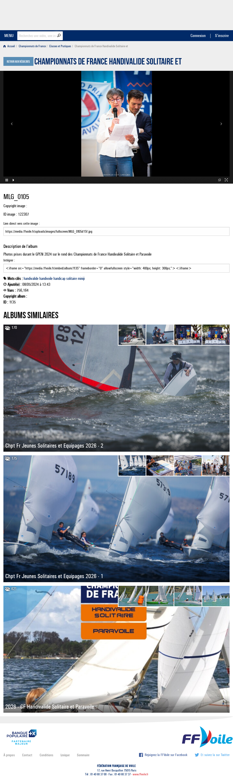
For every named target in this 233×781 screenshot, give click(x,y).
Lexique (65, 755)
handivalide (31, 278)
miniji (81, 278)
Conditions (46, 755)
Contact (27, 755)
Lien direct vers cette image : (21, 223)
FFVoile (201, 14)
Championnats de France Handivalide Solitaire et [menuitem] (101, 46)
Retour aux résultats (18, 61)
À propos (9, 755)
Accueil (11, 46)
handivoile (46, 278)
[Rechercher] (59, 35)
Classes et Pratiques (60, 46)
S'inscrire (222, 35)
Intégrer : (9, 260)
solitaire (71, 278)
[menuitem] (10, 46)
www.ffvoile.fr (140, 774)
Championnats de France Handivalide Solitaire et (108, 62)
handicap (59, 278)
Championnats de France (32, 46)
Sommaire (83, 755)
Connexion (198, 35)
